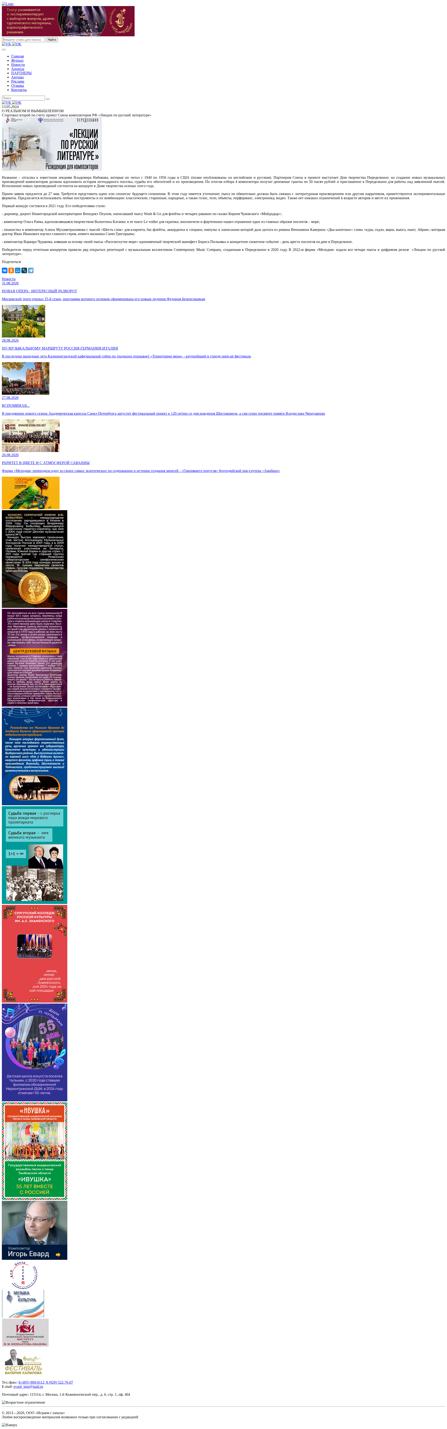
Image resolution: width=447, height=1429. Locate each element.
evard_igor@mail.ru (28, 1387)
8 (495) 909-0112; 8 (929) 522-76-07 (46, 1382)
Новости (18, 65)
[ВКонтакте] (4, 270)
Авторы (17, 77)
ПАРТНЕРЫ (21, 73)
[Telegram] (31, 270)
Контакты (19, 90)
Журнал (17, 60)
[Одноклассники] (11, 270)
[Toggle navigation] (4, 49)
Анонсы (17, 69)
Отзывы (17, 86)
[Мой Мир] (17, 270)
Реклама (17, 81)
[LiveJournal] (24, 270)
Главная (17, 56)
